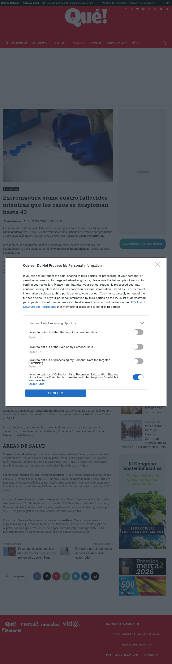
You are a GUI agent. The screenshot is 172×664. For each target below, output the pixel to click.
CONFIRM (56, 393)
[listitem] (86, 323)
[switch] (138, 332)
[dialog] (86, 332)
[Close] (159, 266)
